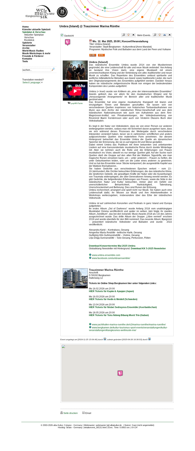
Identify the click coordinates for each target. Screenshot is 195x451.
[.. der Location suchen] (159, 35)
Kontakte (27, 58)
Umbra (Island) (98, 62)
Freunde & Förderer (33, 56)
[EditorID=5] (149, 339)
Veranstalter (29, 45)
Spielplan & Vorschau (33, 32)
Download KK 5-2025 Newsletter (148, 248)
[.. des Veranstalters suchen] (169, 35)
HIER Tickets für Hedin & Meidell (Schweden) (113, 299)
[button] (120, 373)
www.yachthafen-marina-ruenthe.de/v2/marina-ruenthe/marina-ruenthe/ (128, 324)
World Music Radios (33, 50)
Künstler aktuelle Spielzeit (36, 29)
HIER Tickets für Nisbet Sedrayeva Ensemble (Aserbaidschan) (123, 307)
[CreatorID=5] (105, 339)
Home (25, 26)
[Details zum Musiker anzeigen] (123, 35)
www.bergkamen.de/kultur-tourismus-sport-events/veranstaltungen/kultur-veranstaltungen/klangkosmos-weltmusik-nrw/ (128, 329)
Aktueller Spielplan (34, 34)
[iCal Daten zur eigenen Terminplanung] (92, 55)
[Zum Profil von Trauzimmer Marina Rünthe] (75, 288)
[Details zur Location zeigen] (128, 35)
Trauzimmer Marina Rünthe (106, 269)
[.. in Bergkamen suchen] (164, 35)
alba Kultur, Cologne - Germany (67, 425)
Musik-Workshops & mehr (36, 53)
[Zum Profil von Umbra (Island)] (75, 80)
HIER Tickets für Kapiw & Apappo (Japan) (111, 291)
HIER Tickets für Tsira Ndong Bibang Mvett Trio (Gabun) (119, 315)
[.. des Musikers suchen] (155, 35)
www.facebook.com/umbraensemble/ (110, 258)
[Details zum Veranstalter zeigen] (133, 35)
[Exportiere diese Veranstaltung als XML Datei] (101, 55)
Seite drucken (70, 413)
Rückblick (29, 40)
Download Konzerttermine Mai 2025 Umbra (112, 246)
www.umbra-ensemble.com (105, 255)
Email (88, 413)
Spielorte (27, 42)
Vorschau (29, 37)
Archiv (26, 48)
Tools (25, 61)
